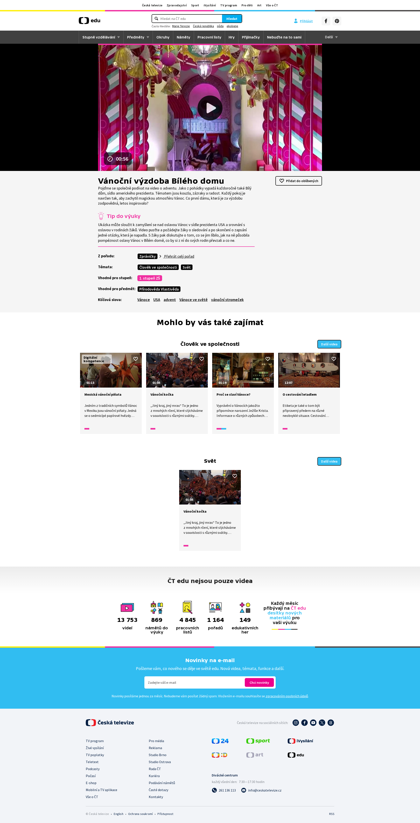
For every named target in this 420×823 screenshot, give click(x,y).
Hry (232, 37)
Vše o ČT (272, 5)
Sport (195, 5)
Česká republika (203, 26)
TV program (228, 5)
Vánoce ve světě (193, 299)
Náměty (183, 37)
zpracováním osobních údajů (287, 696)
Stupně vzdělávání (98, 37)
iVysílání (210, 5)
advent (170, 299)
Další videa (329, 344)
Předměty (135, 37)
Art (259, 5)
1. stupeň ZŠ (149, 278)
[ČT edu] (89, 22)
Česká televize (152, 5)
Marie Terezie (181, 26)
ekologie (232, 26)
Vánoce (143, 299)
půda (220, 26)
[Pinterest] (336, 21)
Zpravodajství (177, 5)
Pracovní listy (209, 37)
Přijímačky (251, 37)
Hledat (231, 18)
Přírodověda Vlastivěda (159, 289)
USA (156, 299)
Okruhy (163, 37)
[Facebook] (326, 21)
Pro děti (247, 5)
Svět (187, 267)
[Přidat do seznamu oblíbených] (135, 359)
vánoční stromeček (227, 299)
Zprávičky (147, 256)
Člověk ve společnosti (158, 267)
